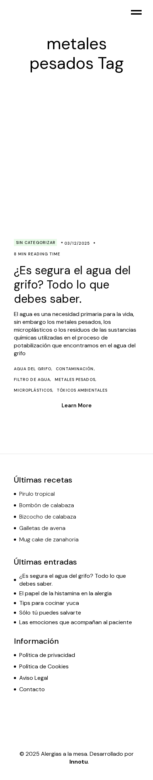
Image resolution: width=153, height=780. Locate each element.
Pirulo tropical (37, 494)
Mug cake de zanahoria (49, 539)
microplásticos (33, 390)
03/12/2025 (77, 243)
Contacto (32, 689)
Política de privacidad (47, 655)
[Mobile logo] (12, 12)
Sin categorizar (36, 242)
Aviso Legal (33, 678)
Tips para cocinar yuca (49, 603)
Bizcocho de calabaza (47, 516)
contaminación (75, 368)
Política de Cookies (44, 666)
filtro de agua (32, 379)
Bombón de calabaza (46, 505)
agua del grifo (32, 368)
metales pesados (75, 379)
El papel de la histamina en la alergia (65, 593)
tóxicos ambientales (82, 390)
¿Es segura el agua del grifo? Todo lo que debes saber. (72, 284)
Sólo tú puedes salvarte (50, 612)
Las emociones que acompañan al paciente (75, 622)
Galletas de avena (42, 528)
